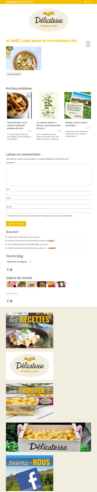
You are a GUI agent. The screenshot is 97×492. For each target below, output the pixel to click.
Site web (9, 206)
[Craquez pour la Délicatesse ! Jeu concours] (11, 284)
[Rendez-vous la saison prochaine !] (48, 105)
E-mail (8, 198)
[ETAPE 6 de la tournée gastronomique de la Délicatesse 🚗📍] (61, 284)
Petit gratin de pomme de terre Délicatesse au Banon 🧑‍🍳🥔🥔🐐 (31, 241)
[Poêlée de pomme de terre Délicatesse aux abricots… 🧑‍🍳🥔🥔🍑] (41, 284)
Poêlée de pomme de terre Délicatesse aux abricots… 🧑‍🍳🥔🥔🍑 (32, 248)
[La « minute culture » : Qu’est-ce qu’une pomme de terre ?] (19, 105)
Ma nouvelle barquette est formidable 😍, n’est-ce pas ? (28, 244)
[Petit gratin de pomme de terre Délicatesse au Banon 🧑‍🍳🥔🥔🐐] (21, 284)
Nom (8, 189)
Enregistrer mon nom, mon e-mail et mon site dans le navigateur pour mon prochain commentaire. (40, 216)
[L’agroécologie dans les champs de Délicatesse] (77, 105)
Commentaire (11, 162)
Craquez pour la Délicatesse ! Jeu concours (24, 237)
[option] (19, 119)
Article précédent (13, 74)
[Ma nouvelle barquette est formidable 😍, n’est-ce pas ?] (31, 284)
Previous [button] (8, 120)
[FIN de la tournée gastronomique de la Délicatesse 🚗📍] (51, 284)
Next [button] (89, 120)
